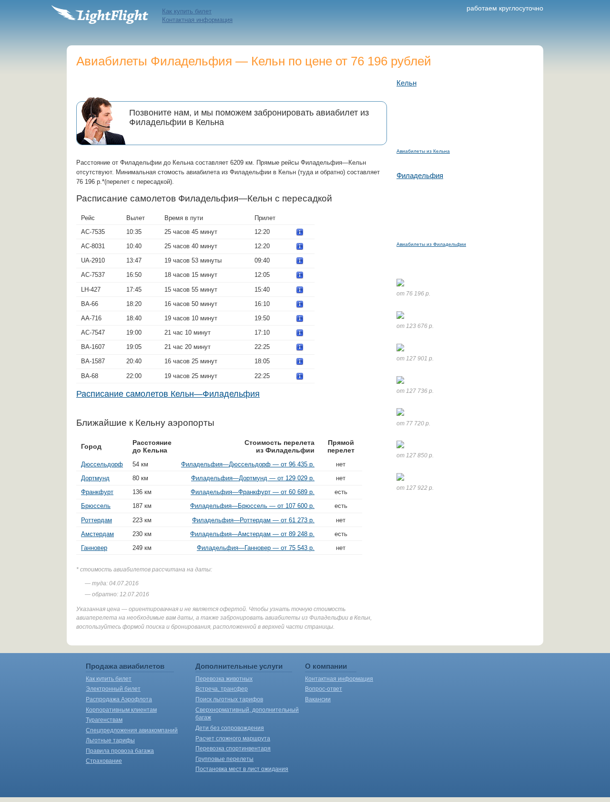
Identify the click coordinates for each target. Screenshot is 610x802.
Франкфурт (97, 492)
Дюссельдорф (102, 464)
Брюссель (96, 505)
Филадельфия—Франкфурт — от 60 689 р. (253, 492)
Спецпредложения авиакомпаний (132, 730)
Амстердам (97, 534)
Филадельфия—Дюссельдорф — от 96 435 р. (248, 464)
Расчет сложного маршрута (232, 738)
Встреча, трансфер (221, 689)
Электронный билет (113, 689)
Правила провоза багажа (120, 751)
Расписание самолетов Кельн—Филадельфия (168, 394)
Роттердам (96, 520)
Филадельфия (419, 175)
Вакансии (318, 699)
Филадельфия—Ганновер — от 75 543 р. (256, 547)
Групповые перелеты (224, 759)
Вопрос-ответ (323, 689)
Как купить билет (187, 11)
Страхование (104, 761)
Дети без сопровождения (229, 728)
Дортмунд (95, 478)
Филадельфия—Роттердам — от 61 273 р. (253, 520)
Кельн (406, 83)
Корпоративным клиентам (121, 710)
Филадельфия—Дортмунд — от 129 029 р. (253, 478)
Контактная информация (197, 19)
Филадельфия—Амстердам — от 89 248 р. (252, 534)
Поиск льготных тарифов (229, 699)
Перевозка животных (224, 678)
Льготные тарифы (110, 740)
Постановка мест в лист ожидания (241, 769)
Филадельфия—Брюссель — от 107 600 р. (252, 505)
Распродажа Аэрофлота (119, 699)
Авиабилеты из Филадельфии (431, 244)
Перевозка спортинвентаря (233, 748)
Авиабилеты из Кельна (423, 151)
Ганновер (94, 547)
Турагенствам (104, 720)
